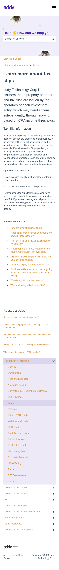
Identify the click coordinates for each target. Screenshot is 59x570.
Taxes (36, 65)
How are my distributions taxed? (26, 228)
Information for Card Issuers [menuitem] (19, 529)
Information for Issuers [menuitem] (16, 487)
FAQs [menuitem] (8, 499)
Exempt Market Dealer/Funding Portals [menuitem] (27, 391)
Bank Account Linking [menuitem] (19, 433)
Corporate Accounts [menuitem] (18, 457)
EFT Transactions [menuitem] (17, 475)
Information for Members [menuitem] (17, 361)
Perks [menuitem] (11, 469)
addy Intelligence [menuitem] (13, 523)
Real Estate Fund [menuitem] (17, 445)
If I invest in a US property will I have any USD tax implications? (25, 325)
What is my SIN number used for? (27, 280)
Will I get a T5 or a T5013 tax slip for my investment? (27, 345)
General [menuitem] (12, 367)
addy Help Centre (12, 59)
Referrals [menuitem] (12, 409)
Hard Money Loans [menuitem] (17, 451)
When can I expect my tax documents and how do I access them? (26, 336)
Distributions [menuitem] (14, 373)
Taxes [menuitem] (11, 403)
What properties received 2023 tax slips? (21, 352)
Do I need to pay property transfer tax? (29, 264)
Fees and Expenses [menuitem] (18, 379)
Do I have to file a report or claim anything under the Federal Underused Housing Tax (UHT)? (32, 272)
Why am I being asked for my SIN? (27, 285)
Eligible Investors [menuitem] (16, 439)
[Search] (53, 39)
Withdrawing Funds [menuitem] (18, 421)
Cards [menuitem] (11, 481)
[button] (53, 361)
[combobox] (26, 39)
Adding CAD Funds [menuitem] (18, 415)
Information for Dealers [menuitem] (16, 493)
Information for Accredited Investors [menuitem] (22, 511)
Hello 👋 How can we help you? (28, 33)
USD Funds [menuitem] (14, 427)
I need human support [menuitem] (16, 505)
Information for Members (15, 65)
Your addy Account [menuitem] (17, 385)
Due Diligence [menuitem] (15, 397)
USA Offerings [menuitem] (15, 463)
